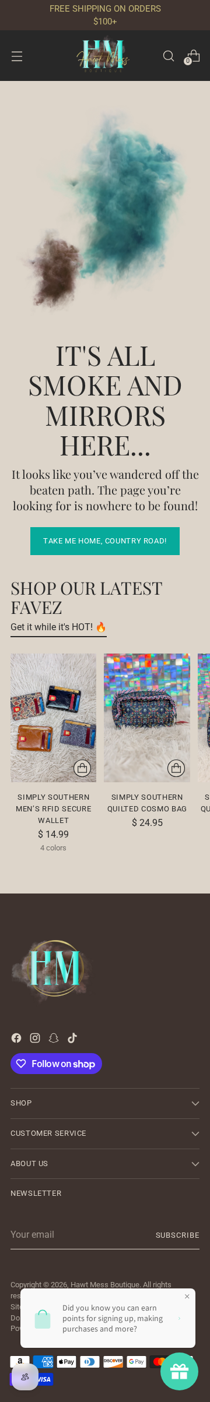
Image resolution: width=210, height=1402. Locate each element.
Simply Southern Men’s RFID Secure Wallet (53, 809)
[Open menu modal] (17, 56)
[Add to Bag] (176, 768)
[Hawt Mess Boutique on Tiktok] (73, 1040)
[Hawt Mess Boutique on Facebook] (17, 1040)
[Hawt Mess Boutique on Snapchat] (55, 1040)
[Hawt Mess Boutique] (105, 55)
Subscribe (178, 1235)
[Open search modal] (168, 56)
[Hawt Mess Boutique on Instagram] (36, 1040)
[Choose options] (82, 768)
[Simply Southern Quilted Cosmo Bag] (147, 718)
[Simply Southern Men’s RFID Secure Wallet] (53, 718)
